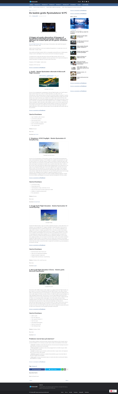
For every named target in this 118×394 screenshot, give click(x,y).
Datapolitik (81, 392)
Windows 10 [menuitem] (44, 4)
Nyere (31, 380)
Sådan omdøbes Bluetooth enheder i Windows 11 (82, 47)
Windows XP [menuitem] (66, 4)
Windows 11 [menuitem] (37, 4)
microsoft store (37, 201)
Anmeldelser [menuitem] (73, 4)
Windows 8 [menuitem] (51, 4)
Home (62, 392)
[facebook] (82, 1)
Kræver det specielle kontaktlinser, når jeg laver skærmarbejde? (82, 63)
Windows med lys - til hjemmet (81, 73)
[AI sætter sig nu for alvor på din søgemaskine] (73, 42)
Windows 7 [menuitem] (58, 4)
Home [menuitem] (31, 4)
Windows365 (32, 392)
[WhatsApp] (62, 369)
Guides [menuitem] (79, 4)
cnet (35, 334)
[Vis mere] (67, 369)
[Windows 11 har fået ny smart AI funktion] (79, 23)
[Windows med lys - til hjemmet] (73, 73)
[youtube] (86, 1)
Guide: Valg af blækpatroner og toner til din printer (72, 7)
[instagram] (84, 1)
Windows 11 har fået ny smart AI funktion (79, 32)
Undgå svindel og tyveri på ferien (82, 78)
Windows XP (34, 10)
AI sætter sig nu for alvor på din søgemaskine (82, 41)
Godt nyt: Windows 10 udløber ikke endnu (81, 57)
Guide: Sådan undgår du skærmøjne (53, 7)
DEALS (30, 7)
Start (30, 10)
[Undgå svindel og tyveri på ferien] (73, 79)
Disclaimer (87, 392)
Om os (66, 392)
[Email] (65, 369)
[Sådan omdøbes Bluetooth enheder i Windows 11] (73, 48)
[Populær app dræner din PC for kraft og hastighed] (73, 53)
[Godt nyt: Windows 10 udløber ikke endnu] (73, 58)
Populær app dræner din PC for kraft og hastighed (82, 52)
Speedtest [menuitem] (84, 4)
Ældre (67, 380)
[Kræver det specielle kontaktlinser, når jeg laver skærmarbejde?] (73, 63)
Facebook (75, 392)
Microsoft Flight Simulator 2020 (35, 44)
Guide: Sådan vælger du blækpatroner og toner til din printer (83, 68)
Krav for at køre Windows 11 (39, 7)
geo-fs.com (36, 134)
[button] (87, 4)
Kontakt (70, 392)
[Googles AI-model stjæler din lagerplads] (73, 37)
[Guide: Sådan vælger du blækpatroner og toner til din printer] (73, 68)
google (35, 265)
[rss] (88, 1)
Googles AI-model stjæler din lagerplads (82, 36)
